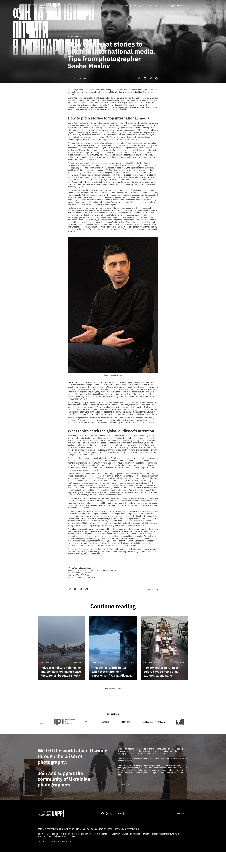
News (126, 5)
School (145, 5)
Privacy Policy (54, 841)
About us (153, 5)
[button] (135, 5)
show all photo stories (113, 688)
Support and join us (177, 5)
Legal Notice (66, 841)
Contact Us (180, 813)
